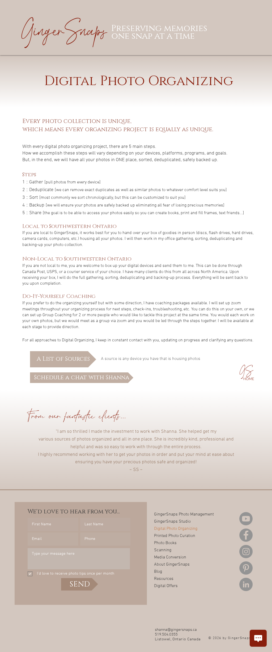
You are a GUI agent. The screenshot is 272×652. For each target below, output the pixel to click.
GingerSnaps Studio (172, 521)
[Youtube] (246, 518)
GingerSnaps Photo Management (173, 514)
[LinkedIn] (246, 584)
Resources (163, 578)
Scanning (162, 550)
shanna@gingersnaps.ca (176, 629)
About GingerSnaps (172, 564)
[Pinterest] (246, 568)
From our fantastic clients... (76, 415)
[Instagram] (246, 551)
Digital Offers (166, 586)
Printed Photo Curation (173, 536)
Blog (158, 571)
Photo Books (165, 543)
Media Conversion (170, 557)
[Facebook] (246, 535)
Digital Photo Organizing (173, 528)
